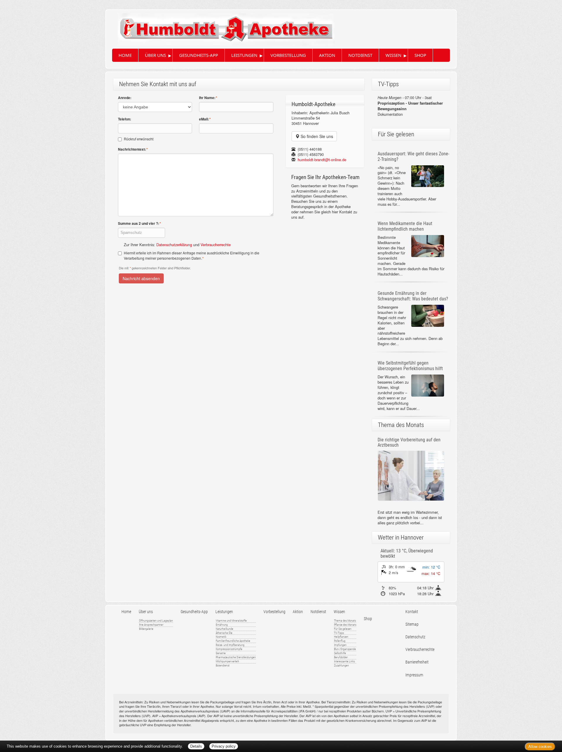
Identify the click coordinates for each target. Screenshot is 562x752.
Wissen (393, 55)
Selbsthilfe (340, 653)
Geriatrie (221, 653)
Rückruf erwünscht (138, 138)
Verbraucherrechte (216, 244)
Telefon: (124, 119)
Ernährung (222, 624)
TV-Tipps (339, 632)
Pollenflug (339, 640)
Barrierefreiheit (417, 662)
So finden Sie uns (316, 136)
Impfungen (340, 644)
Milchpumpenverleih (227, 661)
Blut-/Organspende (345, 649)
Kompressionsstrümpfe (229, 649)
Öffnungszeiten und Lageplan (156, 620)
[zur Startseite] (220, 27)
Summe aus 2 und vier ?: (139, 223)
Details (196, 746)
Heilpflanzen (341, 636)
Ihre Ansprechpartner (151, 624)
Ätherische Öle (224, 632)
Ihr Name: (208, 97)
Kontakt (411, 611)
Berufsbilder (341, 657)
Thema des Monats (345, 620)
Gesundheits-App (198, 55)
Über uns (155, 55)
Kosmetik (221, 636)
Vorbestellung (288, 55)
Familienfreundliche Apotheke (233, 640)
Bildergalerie (146, 628)
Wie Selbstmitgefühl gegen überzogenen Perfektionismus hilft (410, 365)
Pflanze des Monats (345, 624)
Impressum (414, 675)
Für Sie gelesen (343, 628)
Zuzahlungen (341, 665)
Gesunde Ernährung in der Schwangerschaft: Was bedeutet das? (413, 296)
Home (125, 55)
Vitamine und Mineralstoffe (231, 620)
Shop (420, 55)
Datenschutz (415, 636)
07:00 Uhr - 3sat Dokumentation (410, 106)
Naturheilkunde (224, 628)
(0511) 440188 (310, 149)
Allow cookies (540, 746)
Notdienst (360, 55)
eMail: (205, 119)
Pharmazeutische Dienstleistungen (236, 657)
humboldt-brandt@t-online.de (322, 159)
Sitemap (412, 624)
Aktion (327, 55)
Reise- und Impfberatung (230, 644)
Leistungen (244, 55)
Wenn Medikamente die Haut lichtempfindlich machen (405, 226)
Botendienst (222, 665)
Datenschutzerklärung (174, 244)
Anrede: (124, 97)
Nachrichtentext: (133, 149)
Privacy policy (224, 746)
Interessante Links (344, 661)
